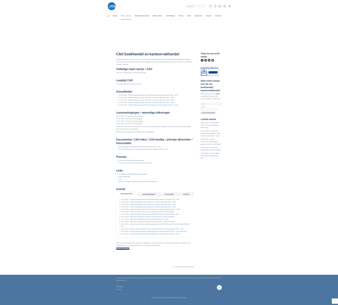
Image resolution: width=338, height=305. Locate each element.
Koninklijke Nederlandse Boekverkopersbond (133, 174)
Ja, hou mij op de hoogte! (208, 112)
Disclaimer (119, 286)
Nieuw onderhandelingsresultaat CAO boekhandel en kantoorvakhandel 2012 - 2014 (157, 229)
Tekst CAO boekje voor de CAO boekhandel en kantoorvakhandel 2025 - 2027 (143, 149)
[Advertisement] (169, 32)
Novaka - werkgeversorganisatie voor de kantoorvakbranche (138, 181)
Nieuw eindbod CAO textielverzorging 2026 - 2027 (210, 155)
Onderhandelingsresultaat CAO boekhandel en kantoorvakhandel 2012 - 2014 (155, 234)
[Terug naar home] (111, 6)
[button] (230, 6)
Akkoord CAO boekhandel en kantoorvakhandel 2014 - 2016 (149, 219)
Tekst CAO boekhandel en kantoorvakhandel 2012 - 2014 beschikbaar (152, 221)
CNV (120, 179)
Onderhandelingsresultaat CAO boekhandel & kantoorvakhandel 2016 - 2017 (154, 214)
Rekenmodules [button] (157, 16)
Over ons (119, 289)
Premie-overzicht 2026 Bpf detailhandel (131, 160)
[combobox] (195, 6)
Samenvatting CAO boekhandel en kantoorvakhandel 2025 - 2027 (140, 147)
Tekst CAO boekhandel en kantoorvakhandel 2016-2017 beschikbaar (152, 212)
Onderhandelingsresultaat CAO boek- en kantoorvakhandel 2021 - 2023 (151, 102)
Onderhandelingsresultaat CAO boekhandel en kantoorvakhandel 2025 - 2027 (153, 95)
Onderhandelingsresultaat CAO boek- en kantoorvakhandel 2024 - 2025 (151, 97)
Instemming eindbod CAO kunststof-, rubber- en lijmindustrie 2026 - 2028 (211, 133)
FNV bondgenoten (124, 176)
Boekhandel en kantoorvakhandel (185, 267)
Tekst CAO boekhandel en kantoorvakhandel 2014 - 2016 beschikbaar (152, 216)
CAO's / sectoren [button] (126, 16)
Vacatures (218, 16)
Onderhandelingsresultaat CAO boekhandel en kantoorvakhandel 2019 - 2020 (153, 105)
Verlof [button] (189, 16)
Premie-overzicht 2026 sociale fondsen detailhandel (135, 163)
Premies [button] (181, 16)
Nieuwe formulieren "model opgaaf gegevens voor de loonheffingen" (211, 141)
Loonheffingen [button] (170, 16)
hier (120, 132)
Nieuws (115, 16)
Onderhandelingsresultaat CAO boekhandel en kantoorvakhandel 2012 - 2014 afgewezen (158, 231)
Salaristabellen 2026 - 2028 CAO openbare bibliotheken (210, 125)
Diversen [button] (208, 16)
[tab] (126, 193)
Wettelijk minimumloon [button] (142, 16)
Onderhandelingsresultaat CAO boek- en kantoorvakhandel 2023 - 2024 (151, 100)
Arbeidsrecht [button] (198, 16)
